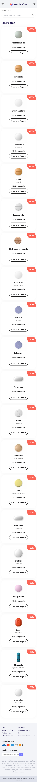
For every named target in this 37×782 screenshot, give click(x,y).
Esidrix (18, 490)
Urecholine (18, 700)
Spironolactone (18, 458)
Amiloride (18, 77)
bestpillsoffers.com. (16, 778)
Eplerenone (18, 144)
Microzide (18, 665)
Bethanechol (18, 703)
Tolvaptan (18, 320)
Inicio (3, 10)
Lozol (18, 630)
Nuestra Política (7, 730)
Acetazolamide (18, 43)
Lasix (18, 420)
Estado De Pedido (24, 730)
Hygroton (18, 282)
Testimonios (6, 733)
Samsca (18, 317)
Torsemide (18, 387)
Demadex (18, 525)
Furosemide (18, 215)
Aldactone (18, 455)
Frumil (18, 179)
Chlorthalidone (18, 111)
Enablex (18, 561)
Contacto (21, 727)
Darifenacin (18, 564)
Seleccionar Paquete (18, 53)
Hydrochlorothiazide (18, 249)
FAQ (19, 733)
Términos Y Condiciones (26, 736)
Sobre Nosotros (7, 736)
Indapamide (18, 596)
